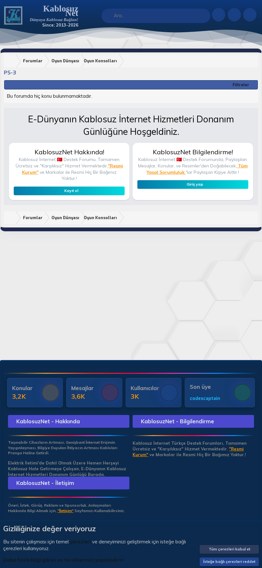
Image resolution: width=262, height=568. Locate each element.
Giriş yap (195, 184)
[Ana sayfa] (11, 61)
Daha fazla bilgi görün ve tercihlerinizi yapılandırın (63, 560)
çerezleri (80, 542)
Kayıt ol (71, 190)
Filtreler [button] (241, 84)
